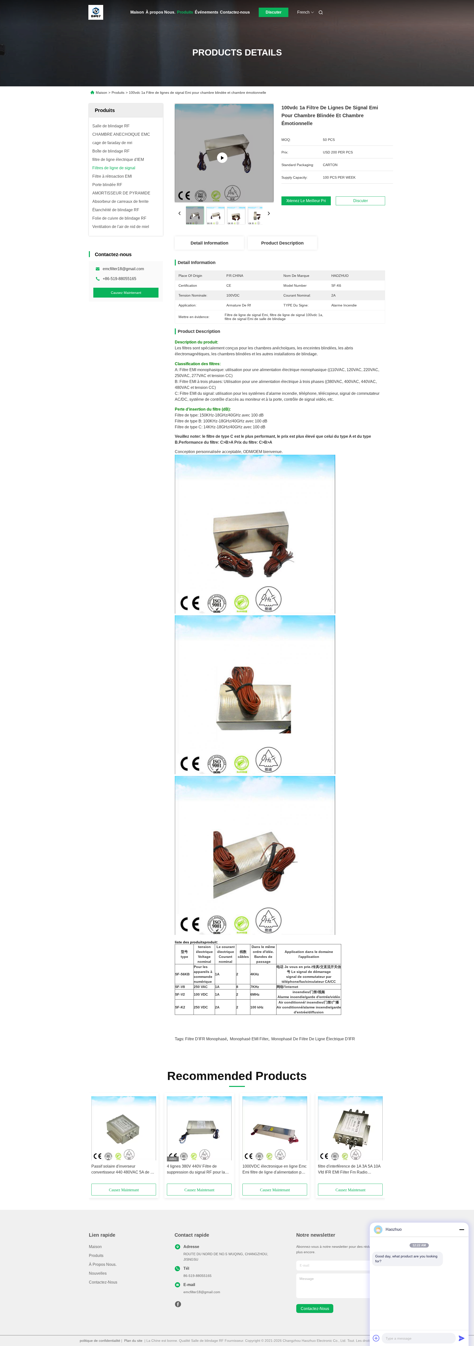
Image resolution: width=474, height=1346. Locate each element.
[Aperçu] (96, 12)
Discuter (273, 12)
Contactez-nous (235, 12)
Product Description (282, 243)
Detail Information (209, 243)
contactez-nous (315, 1309)
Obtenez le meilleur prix (306, 201)
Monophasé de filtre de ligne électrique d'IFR (313, 1039)
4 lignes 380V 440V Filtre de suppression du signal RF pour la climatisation (196, 1169)
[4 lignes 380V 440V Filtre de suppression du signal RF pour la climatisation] (199, 1128)
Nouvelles (98, 1273)
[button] (98, 1140)
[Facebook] (178, 1306)
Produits (185, 12)
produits (96, 1255)
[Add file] (376, 1338)
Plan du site (133, 1341)
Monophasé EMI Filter (249, 1039)
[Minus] (462, 1229)
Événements (206, 12)
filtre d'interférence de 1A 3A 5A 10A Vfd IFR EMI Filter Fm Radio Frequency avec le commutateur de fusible (349, 1169)
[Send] (462, 1338)
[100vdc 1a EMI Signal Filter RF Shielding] (224, 153)
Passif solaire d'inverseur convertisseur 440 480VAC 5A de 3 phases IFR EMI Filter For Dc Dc (122, 1169)
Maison (137, 12)
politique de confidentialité (100, 1341)
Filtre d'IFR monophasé (206, 1039)
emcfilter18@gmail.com (123, 269)
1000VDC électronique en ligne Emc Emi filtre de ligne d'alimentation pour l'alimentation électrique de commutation (274, 1169)
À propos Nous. (160, 12)
